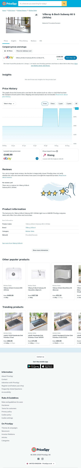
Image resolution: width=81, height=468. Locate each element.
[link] (14, 281)
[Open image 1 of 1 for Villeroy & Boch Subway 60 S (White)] (18, 25)
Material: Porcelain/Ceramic (51, 23)
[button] (8, 51)
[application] (40, 127)
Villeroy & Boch (31, 227)
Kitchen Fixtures (22, 10)
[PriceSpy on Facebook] (38, 459)
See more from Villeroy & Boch (12, 243)
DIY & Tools (11, 10)
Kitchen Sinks (33, 10)
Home (4, 10)
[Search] (64, 3)
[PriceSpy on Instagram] (42, 459)
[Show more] (4, 57)
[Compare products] (36, 15)
